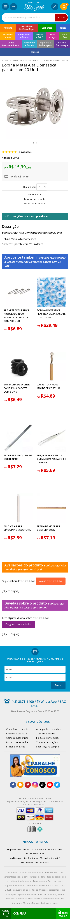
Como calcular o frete (17, 737)
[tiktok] (42, 785)
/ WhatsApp (45, 701)
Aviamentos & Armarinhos (26, 60)
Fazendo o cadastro (16, 733)
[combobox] (35, 17)
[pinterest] (28, 785)
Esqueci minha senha (17, 742)
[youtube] (50, 785)
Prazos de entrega (15, 746)
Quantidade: (29, 186)
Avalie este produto (50, 581)
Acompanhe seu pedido (48, 729)
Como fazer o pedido (17, 729)
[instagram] (35, 785)
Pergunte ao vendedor (18, 624)
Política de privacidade (48, 737)
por (6, 330)
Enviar (58, 685)
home (5, 60)
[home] (34, 9)
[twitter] (57, 785)
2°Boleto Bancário (45, 733)
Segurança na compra (47, 746)
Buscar (61, 17)
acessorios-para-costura (55, 60)
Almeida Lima (10, 157)
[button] (33, 142)
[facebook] (13, 785)
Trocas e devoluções (47, 742)
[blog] (20, 785)
